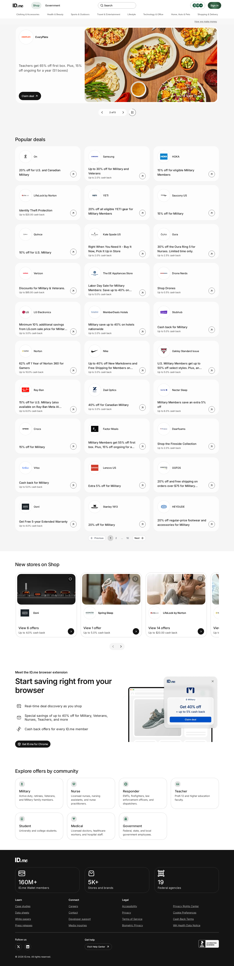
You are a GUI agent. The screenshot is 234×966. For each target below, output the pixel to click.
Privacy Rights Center (186, 906)
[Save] (70, 579)
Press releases (23, 925)
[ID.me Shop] (20, 5)
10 (127, 538)
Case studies (22, 906)
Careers (73, 906)
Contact (73, 912)
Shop (36, 5)
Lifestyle (132, 14)
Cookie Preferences (184, 912)
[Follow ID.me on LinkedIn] (27, 946)
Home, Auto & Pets (180, 14)
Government (52, 5)
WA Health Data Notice (186, 925)
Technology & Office (153, 14)
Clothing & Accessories (27, 14)
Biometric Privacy (132, 925)
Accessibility (129, 906)
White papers (23, 919)
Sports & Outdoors (80, 14)
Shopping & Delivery (208, 14)
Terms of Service (132, 919)
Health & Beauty (55, 14)
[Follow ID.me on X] (18, 946)
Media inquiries (78, 925)
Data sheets (22, 912)
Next (137, 538)
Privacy (126, 912)
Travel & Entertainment (108, 14)
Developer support (80, 919)
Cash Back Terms (183, 919)
